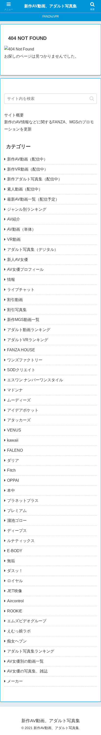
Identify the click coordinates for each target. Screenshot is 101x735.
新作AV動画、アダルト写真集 (50, 6)
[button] (92, 98)
